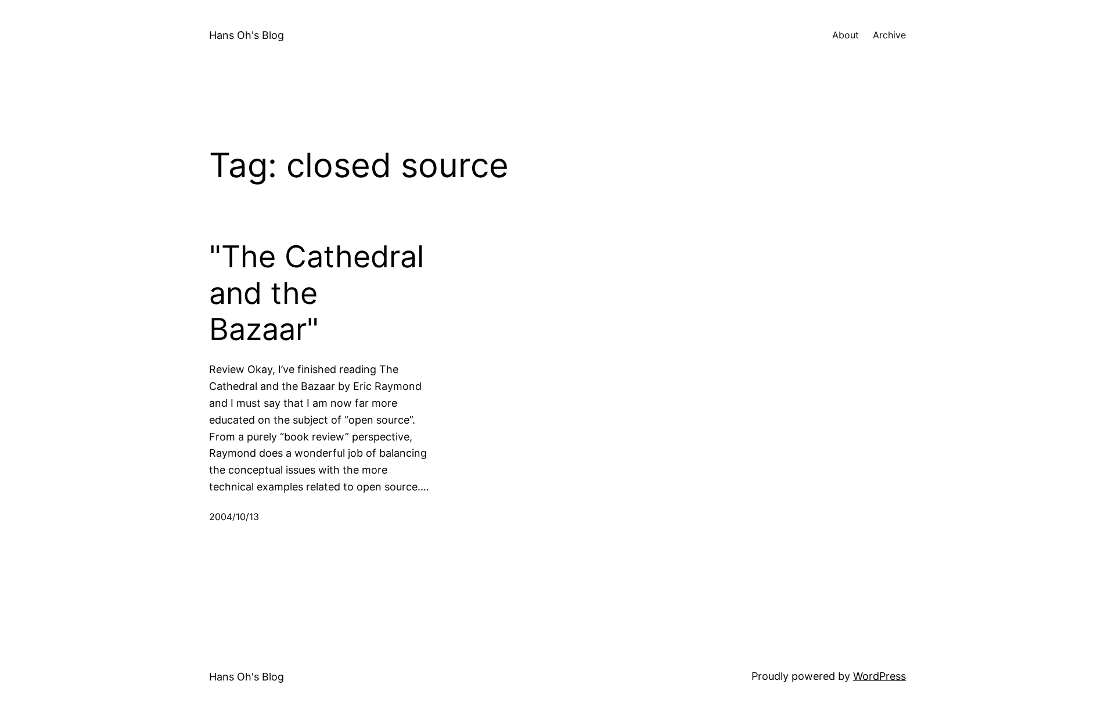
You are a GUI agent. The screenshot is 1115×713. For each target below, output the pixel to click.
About (845, 35)
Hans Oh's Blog (246, 35)
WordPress (879, 676)
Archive (889, 35)
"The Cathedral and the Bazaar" (316, 293)
